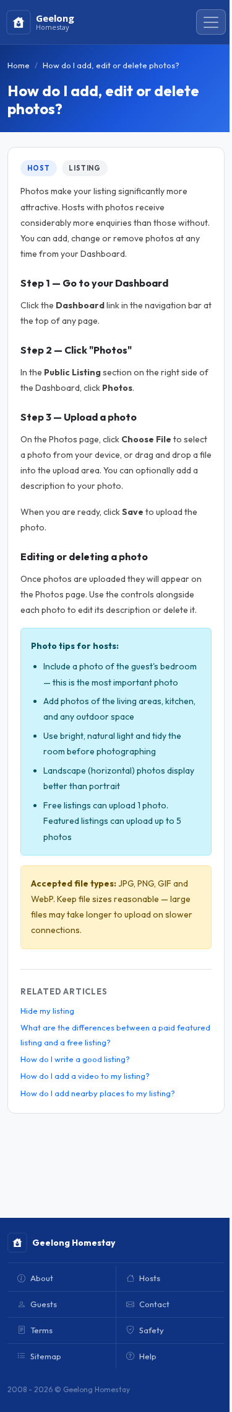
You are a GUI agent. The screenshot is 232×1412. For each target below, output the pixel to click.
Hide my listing (47, 1011)
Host (38, 168)
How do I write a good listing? (75, 1059)
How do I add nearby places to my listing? (97, 1093)
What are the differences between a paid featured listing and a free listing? (115, 1034)
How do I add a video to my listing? (85, 1076)
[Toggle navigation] (211, 22)
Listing (85, 168)
